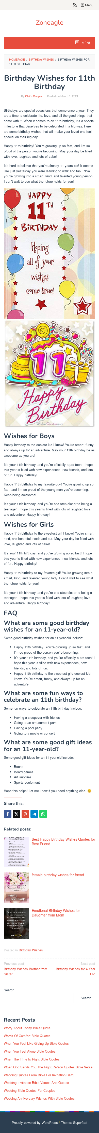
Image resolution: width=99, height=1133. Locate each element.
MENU (86, 43)
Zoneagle (49, 22)
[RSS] (75, 5)
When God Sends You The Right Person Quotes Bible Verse (48, 1067)
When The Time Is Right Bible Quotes (32, 1059)
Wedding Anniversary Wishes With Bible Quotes (39, 1098)
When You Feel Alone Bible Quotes (30, 1051)
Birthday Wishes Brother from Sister (25, 969)
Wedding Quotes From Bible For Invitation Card (38, 1074)
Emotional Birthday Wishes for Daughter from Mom (56, 912)
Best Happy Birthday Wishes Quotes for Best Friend (63, 841)
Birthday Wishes (31, 950)
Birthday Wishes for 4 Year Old (75, 969)
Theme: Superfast (74, 1122)
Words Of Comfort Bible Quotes (27, 1035)
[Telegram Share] (34, 814)
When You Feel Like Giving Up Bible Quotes (36, 1043)
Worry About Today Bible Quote (27, 1027)
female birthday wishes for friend (58, 874)
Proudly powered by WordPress (35, 1122)
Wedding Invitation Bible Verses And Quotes (36, 1082)
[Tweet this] (16, 814)
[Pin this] (25, 814)
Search (9, 989)
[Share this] (7, 814)
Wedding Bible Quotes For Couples (29, 1090)
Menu (88, 5)
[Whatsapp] (43, 814)
